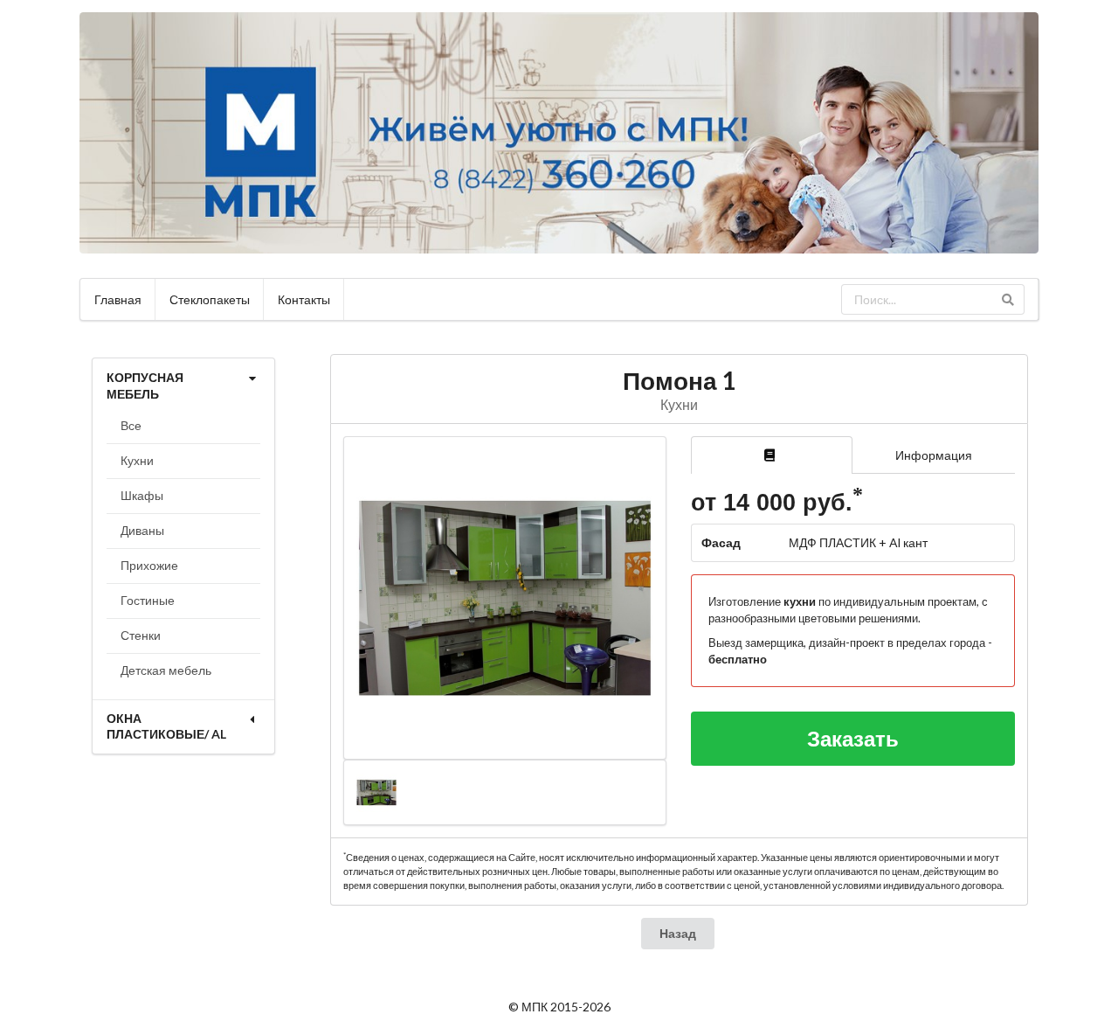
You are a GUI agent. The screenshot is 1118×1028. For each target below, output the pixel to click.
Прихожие (149, 565)
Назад (677, 933)
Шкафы (142, 495)
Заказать (853, 738)
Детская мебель (166, 670)
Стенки (141, 635)
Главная (117, 299)
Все (131, 425)
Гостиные (148, 600)
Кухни (137, 460)
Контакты (304, 299)
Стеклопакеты (209, 299)
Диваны (142, 530)
